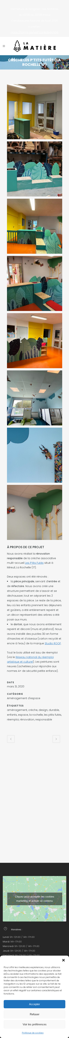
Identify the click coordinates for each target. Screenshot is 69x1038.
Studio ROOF (53, 643)
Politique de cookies (33, 1032)
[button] (63, 960)
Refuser (34, 1014)
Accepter (34, 1004)
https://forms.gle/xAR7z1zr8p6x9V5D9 (34, 32)
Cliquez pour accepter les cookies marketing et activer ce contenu (34, 898)
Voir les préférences (35, 1024)
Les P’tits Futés (34, 563)
